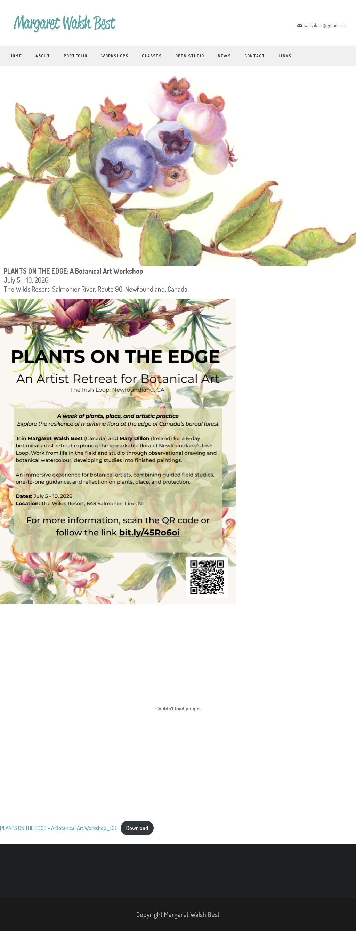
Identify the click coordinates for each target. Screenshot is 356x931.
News (224, 55)
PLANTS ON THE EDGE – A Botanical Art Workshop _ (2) (58, 828)
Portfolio (76, 55)
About (42, 55)
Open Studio (189, 55)
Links (284, 55)
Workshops (115, 55)
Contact (254, 55)
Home (15, 55)
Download (137, 828)
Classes (151, 55)
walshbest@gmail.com (325, 25)
